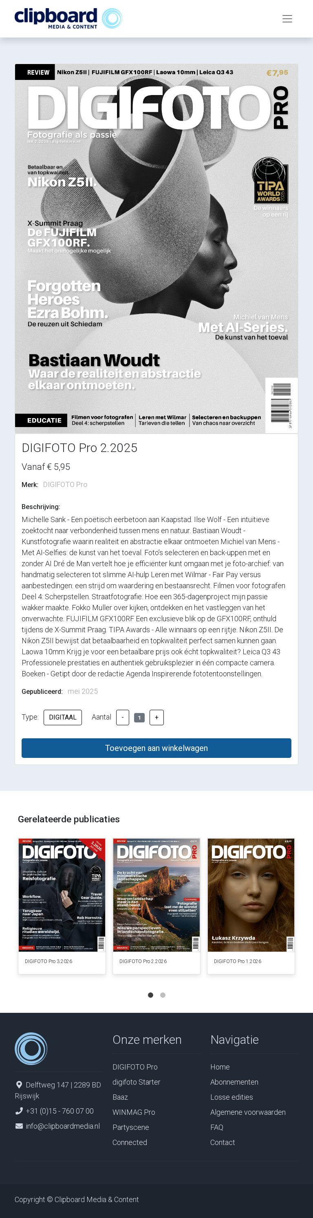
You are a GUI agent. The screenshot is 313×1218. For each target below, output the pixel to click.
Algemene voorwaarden (248, 1112)
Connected (129, 1142)
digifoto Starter (136, 1082)
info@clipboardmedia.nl (63, 1126)
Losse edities (231, 1097)
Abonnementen (234, 1082)
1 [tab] (150, 987)
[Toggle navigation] (287, 19)
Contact (222, 1142)
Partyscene (130, 1127)
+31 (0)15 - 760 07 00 (60, 1111)
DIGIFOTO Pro (135, 1067)
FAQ (216, 1127)
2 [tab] (163, 987)
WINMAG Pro (133, 1112)
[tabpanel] (62, 908)
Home (220, 1067)
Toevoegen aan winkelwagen (156, 748)
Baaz (120, 1097)
